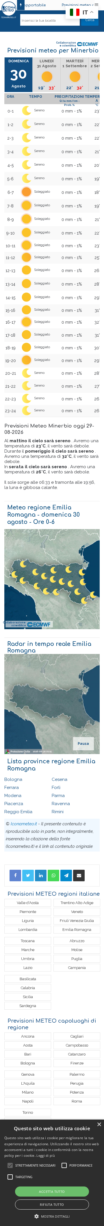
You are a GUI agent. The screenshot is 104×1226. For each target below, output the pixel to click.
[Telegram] (66, 875)
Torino (28, 1112)
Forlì (56, 787)
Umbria (27, 959)
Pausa (83, 744)
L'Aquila (28, 1083)
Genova (27, 1074)
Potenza (77, 1092)
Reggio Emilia (18, 811)
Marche (27, 950)
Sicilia (28, 997)
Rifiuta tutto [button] (52, 1204)
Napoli (28, 1101)
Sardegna (27, 1006)
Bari (27, 1054)
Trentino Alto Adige (77, 903)
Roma (77, 1101)
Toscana (28, 941)
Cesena (59, 779)
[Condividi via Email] (79, 875)
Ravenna (61, 803)
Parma (58, 795)
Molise (76, 950)
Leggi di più (45, 1155)
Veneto (77, 912)
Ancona (27, 1036)
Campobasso (77, 1045)
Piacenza (13, 803)
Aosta (28, 1045)
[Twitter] (28, 875)
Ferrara (11, 787)
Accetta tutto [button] (52, 1191)
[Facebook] (15, 875)
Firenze (76, 1063)
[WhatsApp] (53, 875)
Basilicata (28, 979)
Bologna (13, 779)
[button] (52, 1216)
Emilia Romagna (76, 929)
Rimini (58, 811)
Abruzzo (77, 941)
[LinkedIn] (41, 875)
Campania (77, 968)
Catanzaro (77, 1054)
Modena (12, 795)
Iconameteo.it (24, 823)
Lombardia (27, 929)
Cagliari (76, 1036)
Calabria (28, 988)
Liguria (28, 920)
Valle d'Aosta (28, 903)
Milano (28, 1092)
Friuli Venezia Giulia (77, 920)
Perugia (76, 1083)
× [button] (99, 1124)
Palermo (77, 1074)
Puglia (76, 959)
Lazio (27, 968)
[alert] (52, 1173)
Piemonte (28, 912)
